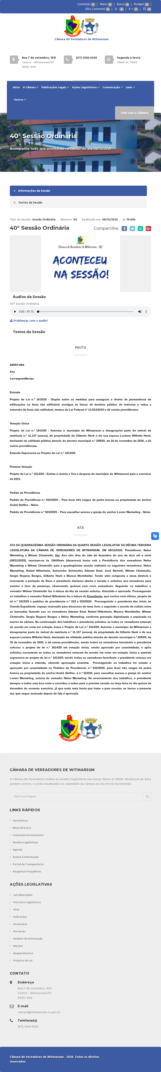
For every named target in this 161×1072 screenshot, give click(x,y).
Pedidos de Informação (28, 939)
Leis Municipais (22, 895)
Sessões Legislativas (25, 843)
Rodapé (141, 4)
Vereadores (20, 821)
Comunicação (111, 87)
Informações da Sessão (33, 191)
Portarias (19, 931)
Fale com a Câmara (134, 113)
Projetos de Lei (22, 961)
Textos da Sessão (29, 202)
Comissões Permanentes (28, 835)
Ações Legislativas (85, 87)
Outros (19, 100)
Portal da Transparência (28, 864)
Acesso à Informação (26, 857)
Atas (16, 910)
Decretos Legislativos (27, 902)
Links (129, 87)
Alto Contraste (97, 9)
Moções (18, 946)
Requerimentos (23, 953)
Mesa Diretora (22, 828)
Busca (122, 4)
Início (16, 87)
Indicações (20, 917)
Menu (105, 4)
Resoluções (20, 924)
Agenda (18, 850)
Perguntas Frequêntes (27, 872)
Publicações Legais (54, 87)
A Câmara (30, 87)
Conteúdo (85, 4)
